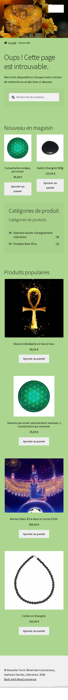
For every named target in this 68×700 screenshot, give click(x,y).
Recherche (17, 694)
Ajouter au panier (17, 189)
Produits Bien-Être (25, 244)
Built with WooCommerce (20, 679)
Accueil (12, 42)
